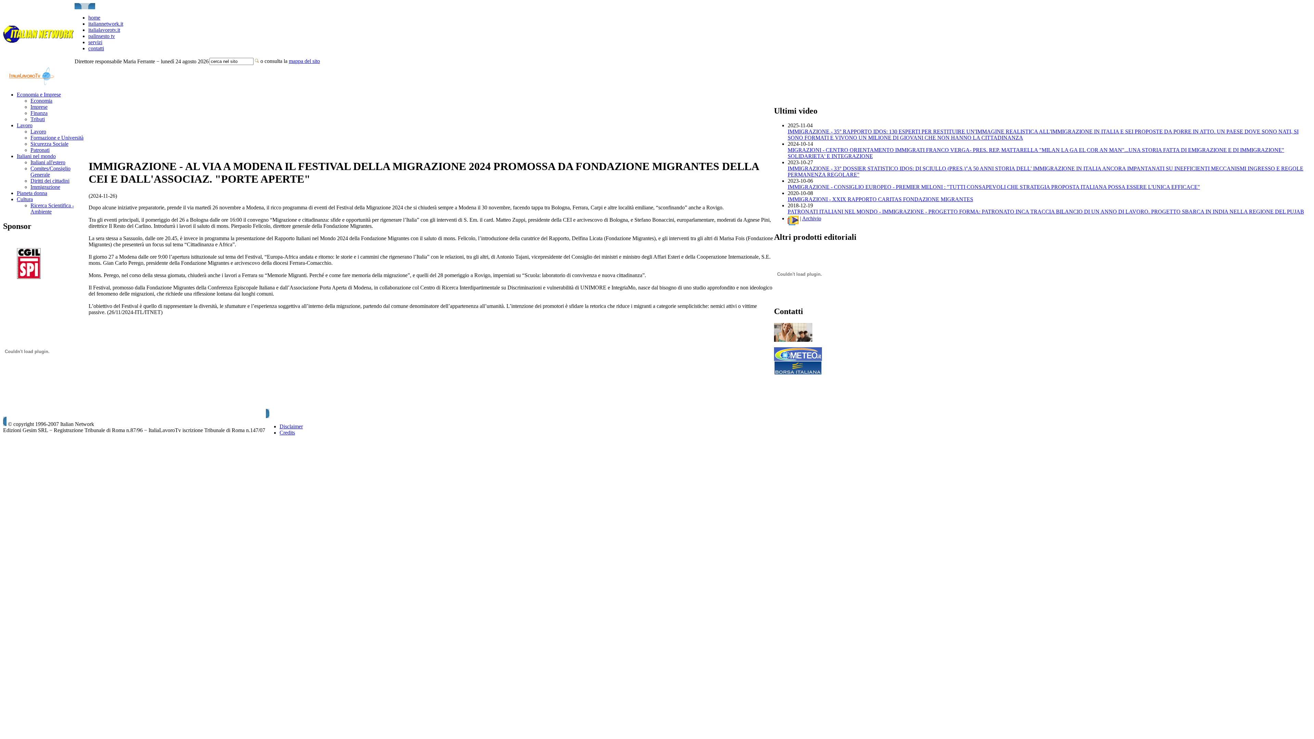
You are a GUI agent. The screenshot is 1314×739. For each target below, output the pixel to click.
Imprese (39, 107)
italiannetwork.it (105, 24)
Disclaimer (291, 426)
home (94, 18)
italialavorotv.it (104, 30)
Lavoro (25, 125)
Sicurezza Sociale (49, 144)
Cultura (25, 199)
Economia (41, 101)
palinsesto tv (101, 36)
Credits (287, 433)
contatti (96, 48)
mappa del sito (304, 61)
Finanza (39, 113)
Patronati (40, 150)
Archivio (811, 218)
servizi (95, 42)
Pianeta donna (32, 193)
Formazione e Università (56, 138)
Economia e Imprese (39, 95)
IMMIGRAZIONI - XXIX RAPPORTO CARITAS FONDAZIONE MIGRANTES (880, 199)
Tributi (37, 119)
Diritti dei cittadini (49, 181)
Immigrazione (45, 187)
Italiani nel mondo (36, 156)
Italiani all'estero (47, 162)
